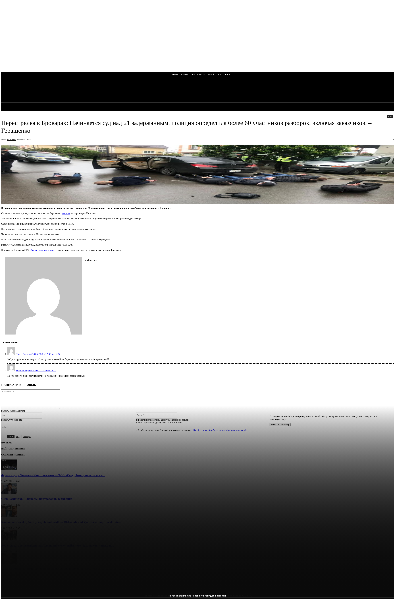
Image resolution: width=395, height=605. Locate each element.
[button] (83, 90)
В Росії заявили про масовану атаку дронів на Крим (198, 596)
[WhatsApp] (40, 589)
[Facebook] (6, 589)
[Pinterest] (28, 589)
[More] (51, 589)
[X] (17, 589)
